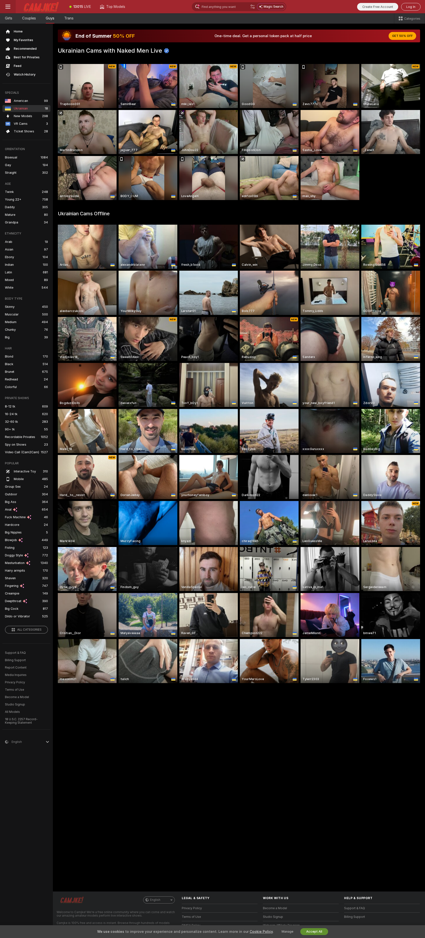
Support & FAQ (15, 653)
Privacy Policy (15, 682)
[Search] (252, 6)
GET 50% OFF (402, 36)
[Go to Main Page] (40, 6)
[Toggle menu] (8, 6)
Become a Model (17, 697)
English (155, 900)
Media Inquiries (16, 675)
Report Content (16, 667)
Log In (410, 7)
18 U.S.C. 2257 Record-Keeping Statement (21, 721)
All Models (12, 712)
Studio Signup (15, 704)
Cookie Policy (261, 932)
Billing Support (15, 660)
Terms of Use (14, 689)
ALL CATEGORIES (29, 629)
